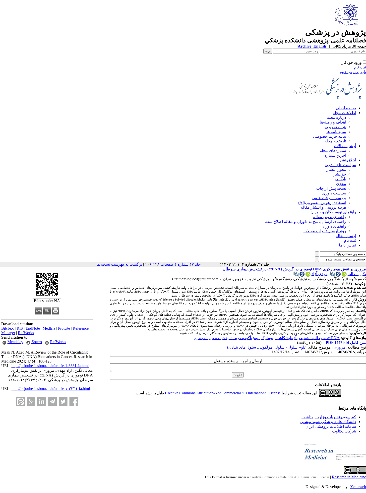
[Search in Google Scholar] (338, 275)
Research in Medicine (349, 477)
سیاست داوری (334, 193)
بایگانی (340, 179)
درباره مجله (336, 117)
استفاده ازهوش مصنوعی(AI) (322, 202)
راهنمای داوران (333, 226)
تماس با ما (347, 245)
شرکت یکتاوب (344, 431)
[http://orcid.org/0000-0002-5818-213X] (307, 275)
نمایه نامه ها (336, 131)
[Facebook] (73, 401)
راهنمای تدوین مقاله (329, 217)
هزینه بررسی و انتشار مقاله (323, 207)
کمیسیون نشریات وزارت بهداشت (329, 417)
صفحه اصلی (346, 108)
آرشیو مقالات (345, 146)
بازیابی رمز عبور (352, 72)
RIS (20, 328)
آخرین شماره (335, 155)
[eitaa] (20, 401)
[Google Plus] (31, 401)
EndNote (33, 328)
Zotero (36, 342)
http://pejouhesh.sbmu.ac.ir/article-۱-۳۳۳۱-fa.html (50, 388)
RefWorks (26, 333)
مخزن (341, 184)
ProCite (64, 328)
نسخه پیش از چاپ (331, 188)
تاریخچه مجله (335, 141)
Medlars (49, 328)
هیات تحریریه (335, 127)
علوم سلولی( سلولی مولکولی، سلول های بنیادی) (267, 347)
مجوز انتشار (336, 169)
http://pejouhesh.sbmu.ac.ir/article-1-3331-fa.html (50, 366)
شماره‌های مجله (333, 150)
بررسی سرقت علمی (329, 198)
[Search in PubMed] (332, 275)
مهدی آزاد (319, 274)
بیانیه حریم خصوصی (329, 136)
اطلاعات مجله (344, 113)
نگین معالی (357, 274)
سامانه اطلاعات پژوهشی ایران (330, 426)
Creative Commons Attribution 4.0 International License (289, 477)
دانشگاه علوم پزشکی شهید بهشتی (328, 422)
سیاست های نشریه (340, 165)
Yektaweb (358, 487)
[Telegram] (52, 401)
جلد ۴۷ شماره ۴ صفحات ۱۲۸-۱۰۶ (173, 264)
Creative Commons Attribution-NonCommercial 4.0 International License (223, 393)
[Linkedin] (41, 401)
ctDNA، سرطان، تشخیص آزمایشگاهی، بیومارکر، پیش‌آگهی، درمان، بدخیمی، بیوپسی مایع (267, 338)
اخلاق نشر (347, 160)
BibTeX (7, 328)
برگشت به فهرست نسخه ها (119, 264)
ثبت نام (360, 67)
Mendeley (15, 342)
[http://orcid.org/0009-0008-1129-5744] (344, 275)
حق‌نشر (340, 174)
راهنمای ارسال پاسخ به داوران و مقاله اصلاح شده (305, 221)
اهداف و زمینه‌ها (333, 122)
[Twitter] (63, 401)
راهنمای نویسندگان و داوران (333, 212)
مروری (339, 347)
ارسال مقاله (346, 236)
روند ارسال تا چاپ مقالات (325, 231)
